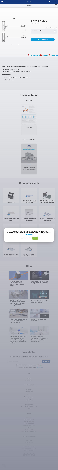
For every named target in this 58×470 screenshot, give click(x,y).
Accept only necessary (26, 238)
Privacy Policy (29, 234)
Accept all (35, 238)
